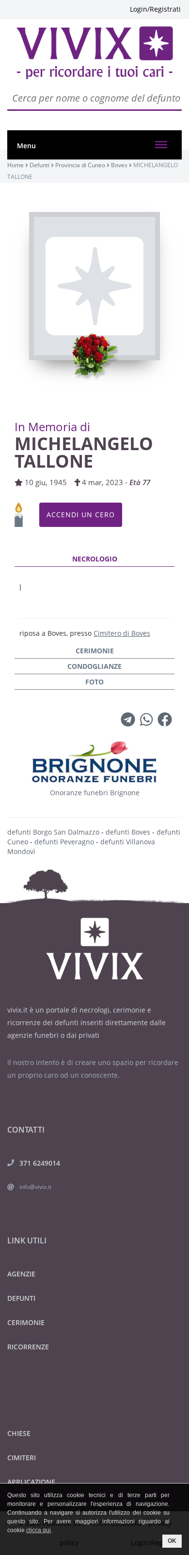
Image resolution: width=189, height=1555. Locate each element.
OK (172, 1541)
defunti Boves (128, 832)
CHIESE (19, 1433)
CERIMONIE (26, 1322)
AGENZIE (21, 1273)
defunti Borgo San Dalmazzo (53, 832)
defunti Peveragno (64, 841)
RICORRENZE (28, 1346)
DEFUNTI (21, 1298)
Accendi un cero (81, 514)
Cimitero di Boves (122, 633)
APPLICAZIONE (31, 1481)
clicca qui (38, 1530)
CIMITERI (21, 1457)
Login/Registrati (155, 9)
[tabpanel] (94, 598)
